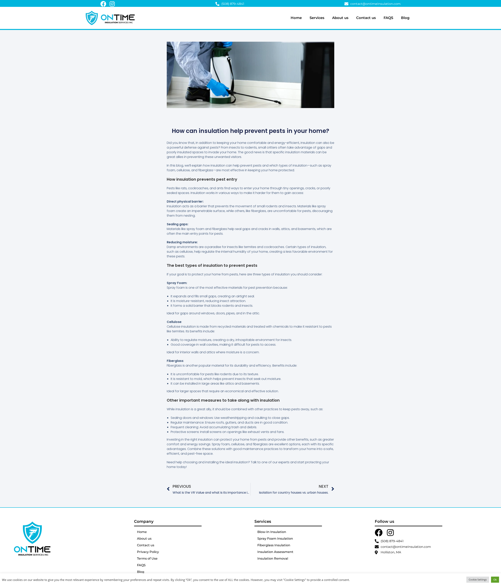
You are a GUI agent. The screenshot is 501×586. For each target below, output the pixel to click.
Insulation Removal (272, 558)
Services (317, 18)
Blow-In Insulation (271, 532)
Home (296, 18)
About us (340, 18)
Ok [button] (495, 579)
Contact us (366, 18)
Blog (405, 18)
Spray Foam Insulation (275, 538)
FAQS (388, 18)
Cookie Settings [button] (478, 579)
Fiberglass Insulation (273, 545)
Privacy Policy (148, 552)
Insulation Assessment (275, 552)
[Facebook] (103, 4)
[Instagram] (112, 4)
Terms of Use (147, 558)
